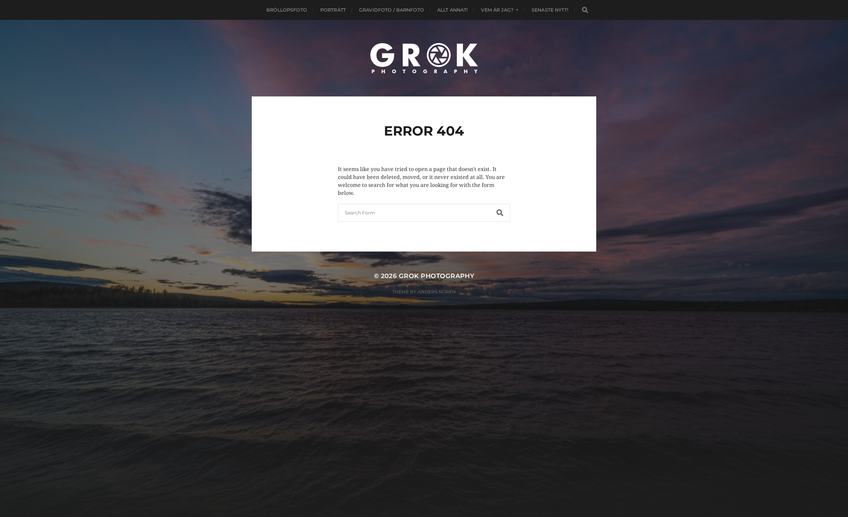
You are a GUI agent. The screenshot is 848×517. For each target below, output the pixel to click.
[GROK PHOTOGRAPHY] (424, 58)
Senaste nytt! (550, 10)
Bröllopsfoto (286, 10)
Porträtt (333, 10)
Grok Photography (436, 276)
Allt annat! (452, 10)
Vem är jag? (497, 10)
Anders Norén (437, 291)
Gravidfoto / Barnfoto (391, 10)
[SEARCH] (585, 10)
